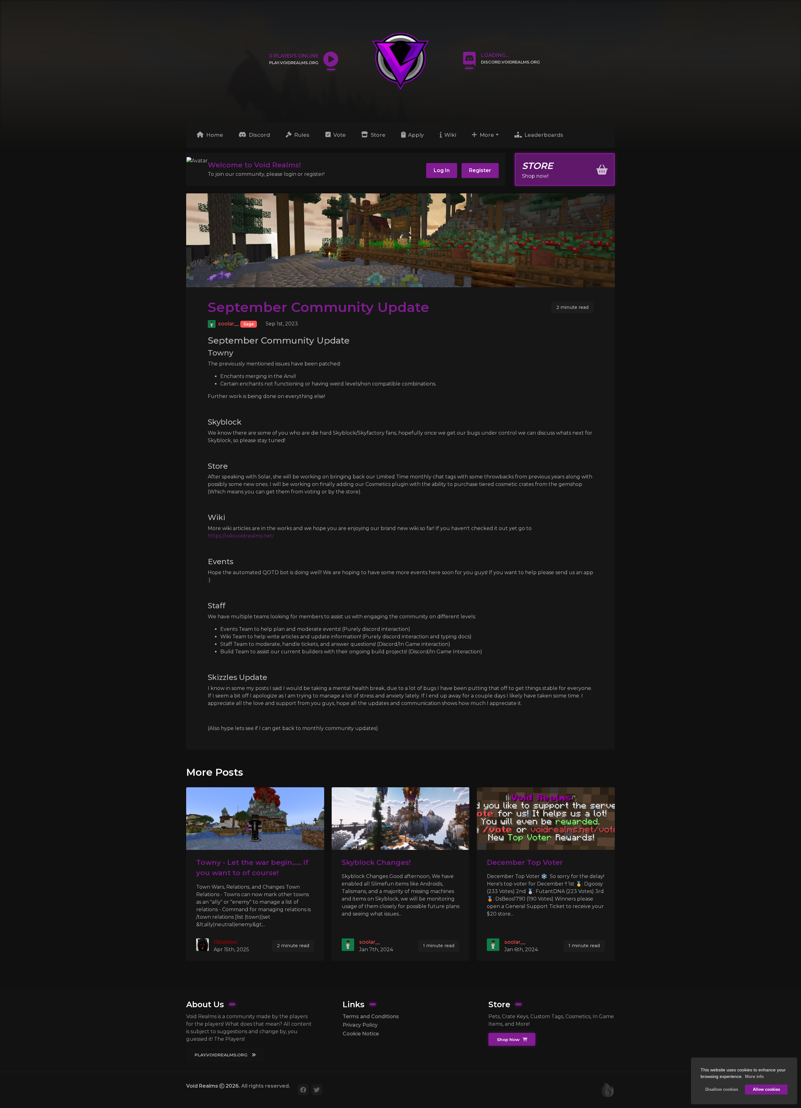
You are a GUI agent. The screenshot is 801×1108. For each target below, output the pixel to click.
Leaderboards (543, 135)
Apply (415, 135)
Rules (301, 135)
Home (214, 135)
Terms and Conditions (371, 1016)
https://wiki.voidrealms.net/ (241, 536)
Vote (339, 135)
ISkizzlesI (225, 942)
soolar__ (228, 324)
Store (377, 135)
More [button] (486, 135)
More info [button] (754, 1076)
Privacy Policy (360, 1025)
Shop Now (509, 1039)
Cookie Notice (361, 1034)
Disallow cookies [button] (721, 1089)
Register (480, 170)
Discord (258, 135)
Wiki (449, 135)
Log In (442, 170)
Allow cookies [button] (766, 1089)
